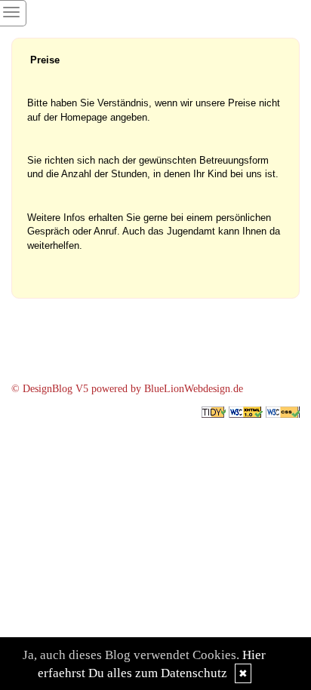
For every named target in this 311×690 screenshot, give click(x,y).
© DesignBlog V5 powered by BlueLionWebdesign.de (127, 388)
